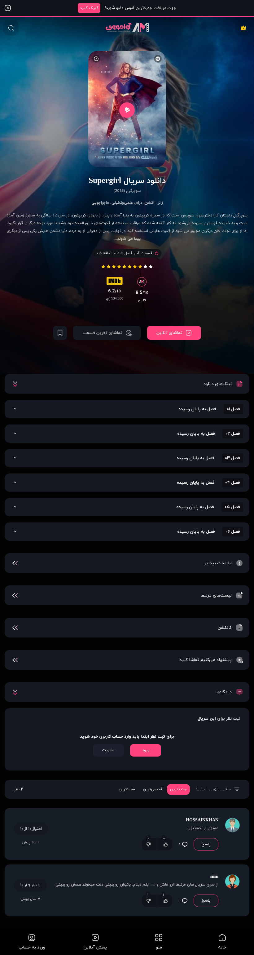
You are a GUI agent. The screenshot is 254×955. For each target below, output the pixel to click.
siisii (214, 877)
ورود (145, 750)
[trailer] (127, 110)
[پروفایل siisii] (232, 890)
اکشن (149, 203)
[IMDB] (115, 282)
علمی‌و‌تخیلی (122, 203)
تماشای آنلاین (169, 333)
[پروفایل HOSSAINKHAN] (232, 834)
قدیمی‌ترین (152, 789)
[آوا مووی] (127, 27)
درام (138, 203)
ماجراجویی (100, 203)
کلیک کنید (89, 8)
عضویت (108, 750)
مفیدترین (127, 789)
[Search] (11, 27)
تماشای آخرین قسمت (102, 333)
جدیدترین (178, 789)
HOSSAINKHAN (202, 820)
